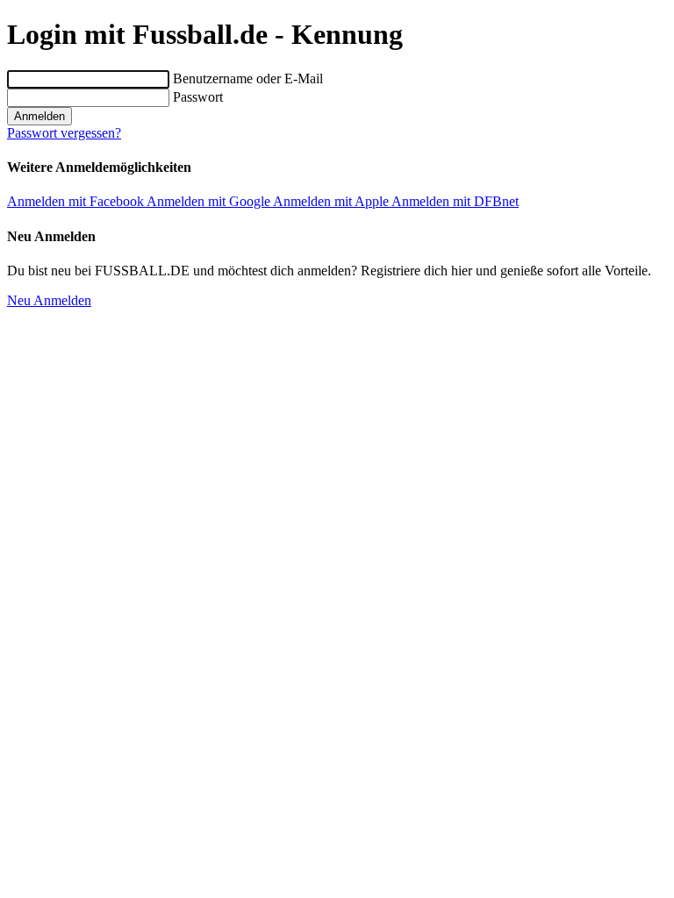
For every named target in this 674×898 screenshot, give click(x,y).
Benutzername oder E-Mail (248, 78)
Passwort (198, 96)
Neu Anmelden (49, 300)
